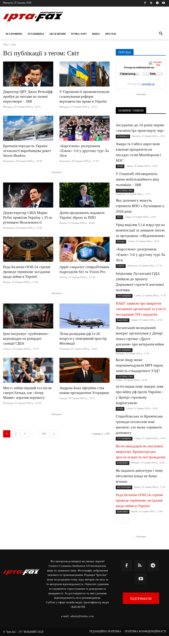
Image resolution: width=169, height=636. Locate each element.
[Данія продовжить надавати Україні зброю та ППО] (84, 195)
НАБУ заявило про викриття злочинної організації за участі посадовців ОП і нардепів (141, 308)
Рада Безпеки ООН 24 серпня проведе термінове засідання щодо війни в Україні (26, 272)
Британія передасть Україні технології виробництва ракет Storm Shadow (27, 151)
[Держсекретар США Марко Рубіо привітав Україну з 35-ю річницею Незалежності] (28, 195)
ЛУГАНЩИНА (124, 296)
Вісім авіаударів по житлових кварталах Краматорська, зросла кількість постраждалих (141, 451)
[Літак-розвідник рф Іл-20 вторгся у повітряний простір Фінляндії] (84, 316)
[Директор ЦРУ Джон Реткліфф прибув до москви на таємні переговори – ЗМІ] (28, 74)
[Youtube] (163, 3)
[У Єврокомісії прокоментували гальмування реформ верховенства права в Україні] (84, 74)
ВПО (119, 217)
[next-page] (54, 433)
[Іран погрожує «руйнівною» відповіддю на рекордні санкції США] (28, 316)
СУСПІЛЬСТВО (125, 190)
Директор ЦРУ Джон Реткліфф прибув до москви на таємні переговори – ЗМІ (28, 96)
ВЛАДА (121, 241)
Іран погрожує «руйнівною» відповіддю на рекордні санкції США (26, 338)
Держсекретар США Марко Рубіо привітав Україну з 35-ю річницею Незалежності (27, 217)
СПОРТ (120, 266)
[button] (161, 34)
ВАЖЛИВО (122, 320)
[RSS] (151, 3)
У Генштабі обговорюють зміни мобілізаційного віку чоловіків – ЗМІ (137, 179)
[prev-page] (118, 521)
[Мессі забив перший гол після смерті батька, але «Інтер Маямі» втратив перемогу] (28, 370)
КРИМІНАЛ (123, 136)
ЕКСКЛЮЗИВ (124, 487)
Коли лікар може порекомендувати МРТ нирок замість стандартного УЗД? (139, 365)
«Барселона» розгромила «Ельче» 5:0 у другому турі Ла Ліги (84, 151)
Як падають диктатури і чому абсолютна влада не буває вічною (139, 476)
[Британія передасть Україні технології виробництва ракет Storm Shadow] (28, 128)
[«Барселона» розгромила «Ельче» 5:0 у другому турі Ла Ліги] (84, 128)
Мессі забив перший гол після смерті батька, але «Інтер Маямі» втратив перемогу (27, 393)
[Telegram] (157, 3)
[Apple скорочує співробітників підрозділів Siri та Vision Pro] (84, 249)
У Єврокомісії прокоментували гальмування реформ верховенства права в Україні (84, 96)
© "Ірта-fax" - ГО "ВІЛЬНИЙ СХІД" (23, 631)
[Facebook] (145, 3)
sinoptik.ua (148, 84)
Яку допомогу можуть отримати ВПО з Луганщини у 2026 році (140, 205)
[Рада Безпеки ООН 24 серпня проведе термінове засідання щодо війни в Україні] (28, 249)
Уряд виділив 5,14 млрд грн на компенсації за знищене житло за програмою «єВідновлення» (140, 230)
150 (44, 433)
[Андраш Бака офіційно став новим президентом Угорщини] (84, 370)
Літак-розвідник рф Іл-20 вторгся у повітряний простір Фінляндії (83, 338)
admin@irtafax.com (82, 616)
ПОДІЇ (120, 166)
